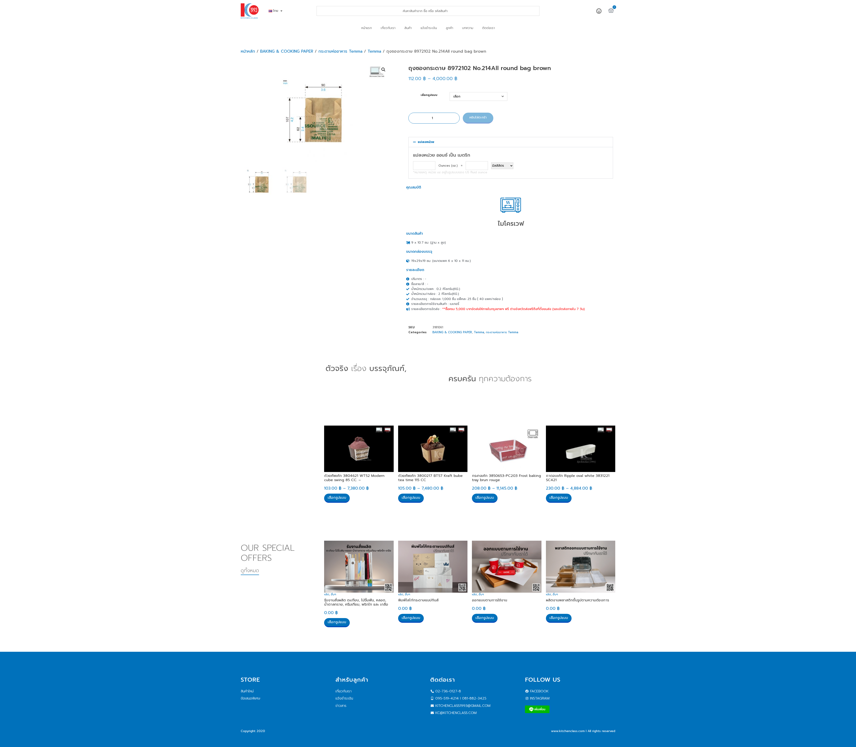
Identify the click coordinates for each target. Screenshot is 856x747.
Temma (374, 51)
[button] (383, 70)
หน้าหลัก (248, 51)
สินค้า (408, 28)
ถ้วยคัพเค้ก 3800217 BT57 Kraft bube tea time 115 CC (430, 478)
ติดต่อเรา (488, 28)
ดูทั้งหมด (250, 570)
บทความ (467, 28)
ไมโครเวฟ (511, 223)
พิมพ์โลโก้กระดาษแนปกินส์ (418, 600)
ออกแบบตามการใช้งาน (489, 600)
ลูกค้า (449, 28)
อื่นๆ (333, 594)
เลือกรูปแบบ (429, 95)
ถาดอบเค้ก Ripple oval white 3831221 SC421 (577, 478)
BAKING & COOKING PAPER (286, 51)
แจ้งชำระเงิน (429, 28)
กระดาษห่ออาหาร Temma (340, 51)
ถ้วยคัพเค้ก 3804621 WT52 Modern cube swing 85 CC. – (354, 478)
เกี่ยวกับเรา (388, 28)
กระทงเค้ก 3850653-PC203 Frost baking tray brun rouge (506, 478)
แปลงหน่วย (426, 142)
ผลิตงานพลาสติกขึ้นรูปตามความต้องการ (577, 600)
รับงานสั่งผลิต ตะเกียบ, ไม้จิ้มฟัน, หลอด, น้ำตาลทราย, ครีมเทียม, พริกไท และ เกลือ (356, 602)
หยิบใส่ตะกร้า (478, 117)
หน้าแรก (366, 28)
